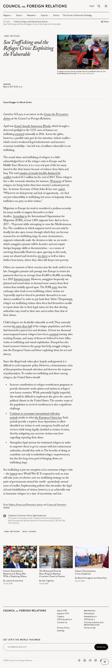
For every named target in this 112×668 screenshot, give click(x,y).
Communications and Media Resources (93, 623)
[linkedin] (84, 660)
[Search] (99, 6)
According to (20, 216)
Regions (7, 15)
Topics (19, 15)
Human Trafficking (11, 36)
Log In (92, 6)
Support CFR (63, 613)
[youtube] (90, 660)
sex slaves (43, 256)
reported (19, 134)
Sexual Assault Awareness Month (32, 126)
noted (61, 189)
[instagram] (95, 660)
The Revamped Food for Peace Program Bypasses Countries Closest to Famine (52, 574)
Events (56, 15)
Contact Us (62, 622)
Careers (60, 616)
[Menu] (106, 6)
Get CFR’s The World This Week (22, 640)
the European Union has (48, 417)
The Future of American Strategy (77, 15)
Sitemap (61, 630)
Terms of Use (90, 628)
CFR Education (63, 619)
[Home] (35, 6)
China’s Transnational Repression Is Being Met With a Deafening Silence (15, 574)
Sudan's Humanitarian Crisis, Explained (85, 572)
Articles (6, 22)
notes (54, 287)
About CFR (62, 610)
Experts (44, 15)
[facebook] (79, 660)
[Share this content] (104, 662)
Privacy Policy (63, 628)
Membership (89, 610)
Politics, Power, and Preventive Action (26, 505)
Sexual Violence (29, 531)
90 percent (55, 181)
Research (31, 15)
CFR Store (88, 619)
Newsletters (89, 616)
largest (13, 473)
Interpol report (22, 279)
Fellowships (89, 613)
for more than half (22, 326)
